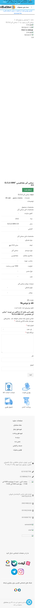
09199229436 (26, 510)
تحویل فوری (9, 407)
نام (33, 356)
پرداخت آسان (26, 407)
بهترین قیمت (26, 392)
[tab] (27, 198)
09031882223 (26, 503)
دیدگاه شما (29, 332)
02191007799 (26, 471)
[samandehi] (29, 525)
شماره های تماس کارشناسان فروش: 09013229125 (20, 495)
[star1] (31, 530)
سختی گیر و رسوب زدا (27, 22)
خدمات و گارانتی (17, 446)
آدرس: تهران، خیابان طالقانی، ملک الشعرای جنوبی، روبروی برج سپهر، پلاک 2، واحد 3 (17, 463)
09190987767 (26, 517)
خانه (32, 20)
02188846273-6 (25, 476)
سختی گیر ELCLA (11, 22)
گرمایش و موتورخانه (22, 20)
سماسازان (6, 602)
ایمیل (32, 365)
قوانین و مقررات (17, 450)
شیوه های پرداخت (17, 433)
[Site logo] (7, 7)
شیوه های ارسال (17, 429)
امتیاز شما (30, 325)
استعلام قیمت (28, 190)
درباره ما (17, 437)
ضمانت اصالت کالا (9, 392)
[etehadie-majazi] (28, 541)
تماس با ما (17, 442)
